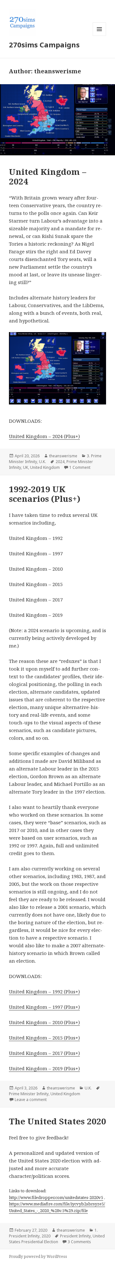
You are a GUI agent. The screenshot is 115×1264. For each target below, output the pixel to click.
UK (25, 467)
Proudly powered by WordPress (38, 1256)
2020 (46, 1236)
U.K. (42, 461)
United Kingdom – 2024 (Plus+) (44, 436)
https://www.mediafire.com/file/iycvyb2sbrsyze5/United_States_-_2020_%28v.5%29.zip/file (57, 1207)
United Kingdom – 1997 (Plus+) (44, 1007)
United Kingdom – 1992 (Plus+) (44, 991)
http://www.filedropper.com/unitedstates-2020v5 (56, 1197)
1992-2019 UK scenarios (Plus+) (44, 493)
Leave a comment (31, 1099)
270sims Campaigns (44, 44)
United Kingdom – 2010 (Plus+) (44, 1022)
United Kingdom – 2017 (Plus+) (44, 1053)
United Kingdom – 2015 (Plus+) (44, 1037)
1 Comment (79, 467)
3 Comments (79, 1241)
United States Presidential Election (57, 1238)
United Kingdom (45, 467)
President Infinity (75, 1236)
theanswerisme (63, 456)
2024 (60, 461)
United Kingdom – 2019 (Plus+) (44, 1068)
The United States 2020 (57, 1121)
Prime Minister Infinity (29, 1094)
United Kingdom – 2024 (47, 176)
